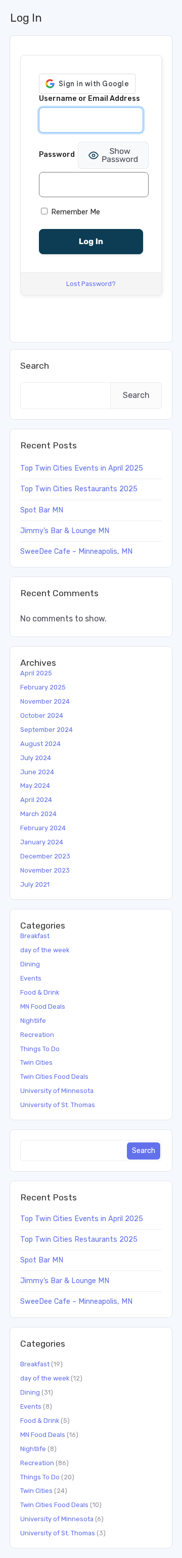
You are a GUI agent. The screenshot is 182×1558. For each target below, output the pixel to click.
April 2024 (36, 799)
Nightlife (33, 1020)
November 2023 (45, 870)
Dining (30, 964)
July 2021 (35, 884)
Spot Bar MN (41, 510)
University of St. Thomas (57, 1105)
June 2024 (37, 772)
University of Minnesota (57, 1090)
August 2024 (40, 743)
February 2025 (43, 687)
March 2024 (38, 814)
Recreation (37, 1034)
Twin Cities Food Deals (54, 1076)
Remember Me (74, 212)
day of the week (44, 950)
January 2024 (41, 842)
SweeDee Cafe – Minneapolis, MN (76, 551)
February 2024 (43, 828)
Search (34, 366)
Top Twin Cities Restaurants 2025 (79, 489)
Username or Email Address (89, 98)
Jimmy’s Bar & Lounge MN (64, 531)
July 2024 (35, 758)
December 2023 (45, 856)
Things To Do (40, 1049)
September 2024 (46, 729)
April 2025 (36, 673)
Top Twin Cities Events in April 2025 (81, 468)
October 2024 (41, 715)
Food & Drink (39, 992)
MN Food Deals (42, 1006)
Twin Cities (36, 1062)
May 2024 (35, 785)
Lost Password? (91, 283)
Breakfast (35, 936)
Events (30, 978)
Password (57, 154)
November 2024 (45, 701)
